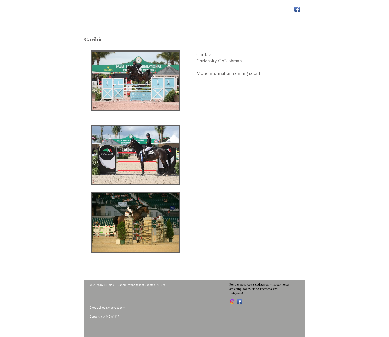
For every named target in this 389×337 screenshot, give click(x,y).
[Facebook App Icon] (297, 9)
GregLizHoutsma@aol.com (107, 308)
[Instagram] (232, 301)
